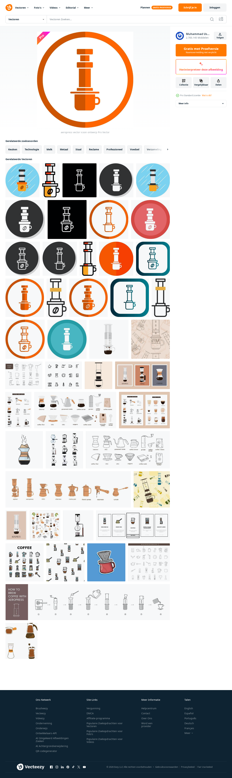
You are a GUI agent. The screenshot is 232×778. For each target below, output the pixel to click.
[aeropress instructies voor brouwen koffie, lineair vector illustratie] (87, 602)
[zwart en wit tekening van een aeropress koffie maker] (98, 375)
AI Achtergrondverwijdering (52, 746)
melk (49, 149)
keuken (12, 149)
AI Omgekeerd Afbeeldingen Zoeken (52, 740)
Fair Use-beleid (205, 766)
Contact (145, 713)
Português (190, 718)
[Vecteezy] (8, 7)
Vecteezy (41, 713)
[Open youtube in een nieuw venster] (84, 766)
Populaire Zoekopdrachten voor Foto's (105, 732)
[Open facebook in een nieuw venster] (51, 766)
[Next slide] (164, 149)
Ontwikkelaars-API (46, 733)
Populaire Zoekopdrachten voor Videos (105, 740)
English (188, 708)
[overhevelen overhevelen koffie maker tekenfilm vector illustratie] (78, 525)
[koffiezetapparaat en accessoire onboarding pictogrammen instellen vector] (133, 525)
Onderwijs (42, 728)
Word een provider (146, 725)
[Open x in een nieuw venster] (78, 766)
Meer (87, 7)
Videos (54, 7)
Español (189, 713)
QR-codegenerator (46, 751)
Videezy (40, 718)
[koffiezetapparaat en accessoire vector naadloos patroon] (65, 562)
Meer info (183, 103)
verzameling (154, 149)
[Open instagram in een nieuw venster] (56, 766)
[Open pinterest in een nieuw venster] (67, 766)
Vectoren (20, 7)
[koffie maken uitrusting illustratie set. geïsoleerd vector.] (21, 641)
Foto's (37, 7)
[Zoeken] (212, 19)
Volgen (220, 37)
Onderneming (44, 723)
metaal (64, 149)
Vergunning (93, 708)
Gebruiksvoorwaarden (166, 766)
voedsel (134, 149)
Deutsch (189, 723)
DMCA (90, 713)
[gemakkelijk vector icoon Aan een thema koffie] (63, 375)
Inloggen (215, 7)
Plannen (145, 7)
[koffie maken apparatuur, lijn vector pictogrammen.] (23, 375)
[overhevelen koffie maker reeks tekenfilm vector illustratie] (64, 449)
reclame (94, 149)
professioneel (114, 149)
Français (189, 728)
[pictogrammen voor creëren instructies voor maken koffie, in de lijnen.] (149, 562)
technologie (32, 149)
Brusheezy (42, 708)
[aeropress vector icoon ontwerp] (22, 180)
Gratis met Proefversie (201, 50)
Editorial (71, 7)
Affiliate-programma (98, 718)
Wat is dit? (207, 95)
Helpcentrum (148, 708)
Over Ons (146, 718)
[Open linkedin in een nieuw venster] (62, 766)
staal (78, 149)
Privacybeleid (188, 766)
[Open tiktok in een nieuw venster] (73, 766)
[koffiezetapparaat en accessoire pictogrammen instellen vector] (24, 562)
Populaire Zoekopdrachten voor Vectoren (105, 725)
